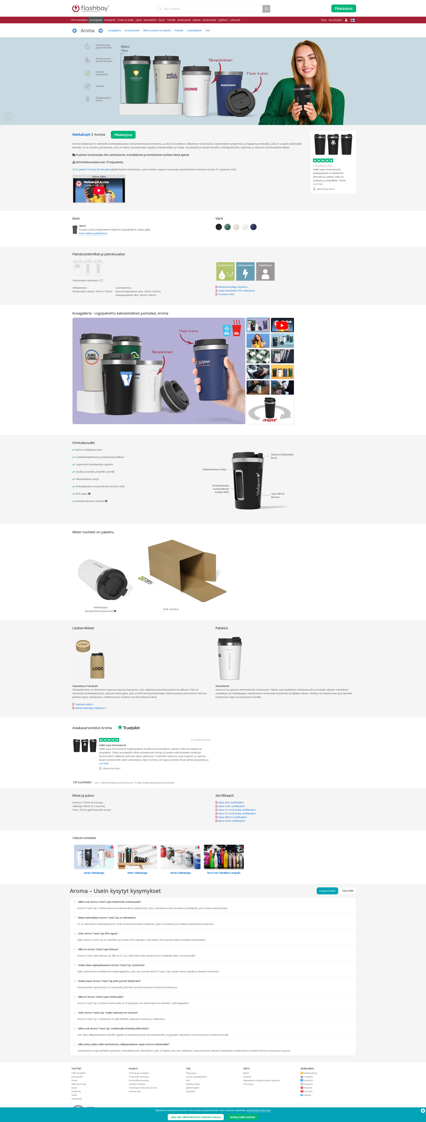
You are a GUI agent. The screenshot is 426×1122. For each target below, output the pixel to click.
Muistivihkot (150, 19)
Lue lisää (317, 183)
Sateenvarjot (209, 19)
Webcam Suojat (79, 1084)
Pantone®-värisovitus (139, 1076)
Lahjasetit (235, 19)
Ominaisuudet (131, 30)
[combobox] (209, 9)
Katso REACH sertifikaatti (231, 817)
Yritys (324, 19)
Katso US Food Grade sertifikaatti (236, 813)
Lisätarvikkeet (194, 30)
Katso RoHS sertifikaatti (231, 820)
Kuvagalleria (114, 30)
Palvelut (179, 30)
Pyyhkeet (223, 19)
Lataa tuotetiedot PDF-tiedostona (236, 290)
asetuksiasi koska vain (259, 1110)
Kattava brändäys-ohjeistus (232, 286)
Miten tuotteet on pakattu (157, 30)
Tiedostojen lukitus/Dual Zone (143, 1087)
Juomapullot (95, 19)
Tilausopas (191, 1073)
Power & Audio (125, 19)
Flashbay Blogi (310, 1073)
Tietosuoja (248, 1084)
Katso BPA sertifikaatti (230, 802)
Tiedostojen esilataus (139, 1073)
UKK (207, 30)
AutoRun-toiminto (137, 1084)
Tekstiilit (171, 19)
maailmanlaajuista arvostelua (153, 782)
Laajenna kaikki (327, 890)
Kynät (139, 19)
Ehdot (246, 1073)
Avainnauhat (184, 19)
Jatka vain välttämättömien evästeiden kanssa (195, 1117)
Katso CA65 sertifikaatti (230, 806)
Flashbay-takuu (193, 1084)
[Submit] (160, 8)
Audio (74, 1095)
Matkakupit (81, 134)
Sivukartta (190, 1091)
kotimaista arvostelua (114, 782)
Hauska (197, 19)
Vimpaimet (110, 19)
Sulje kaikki (348, 890)
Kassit (161, 19)
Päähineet (76, 1091)
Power (75, 1080)
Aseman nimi (135, 1091)
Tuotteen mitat (226, 294)
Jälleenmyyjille (192, 1087)
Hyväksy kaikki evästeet (242, 1117)
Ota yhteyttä (335, 19)
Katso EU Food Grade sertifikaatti (236, 809)
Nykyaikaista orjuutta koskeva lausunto (261, 1080)
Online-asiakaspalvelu (196, 1076)
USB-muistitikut (79, 19)
